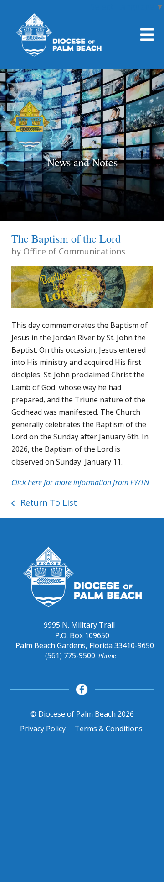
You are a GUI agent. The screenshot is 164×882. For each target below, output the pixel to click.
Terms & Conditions (109, 729)
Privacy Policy (43, 729)
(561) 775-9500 (70, 655)
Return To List (47, 502)
